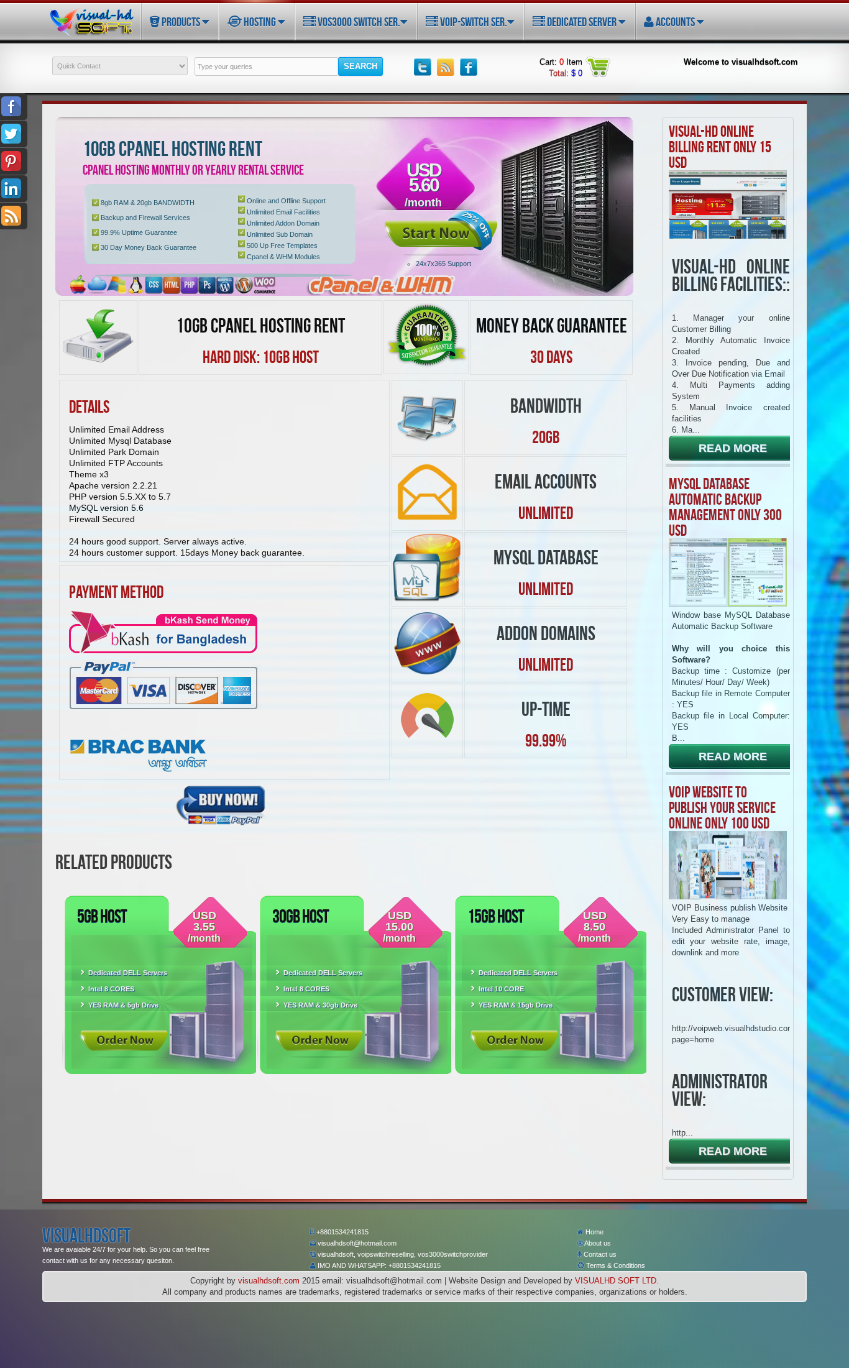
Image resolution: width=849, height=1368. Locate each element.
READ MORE (733, 448)
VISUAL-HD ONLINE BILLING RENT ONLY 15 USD (720, 146)
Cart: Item (560, 62)
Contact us (599, 1254)
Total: (565, 73)
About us (597, 1243)
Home (593, 1232)
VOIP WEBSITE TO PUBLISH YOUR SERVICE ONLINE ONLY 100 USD (722, 807)
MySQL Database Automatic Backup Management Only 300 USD (725, 506)
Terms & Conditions (614, 1265)
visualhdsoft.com (269, 1280)
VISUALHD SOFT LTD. (617, 1280)
